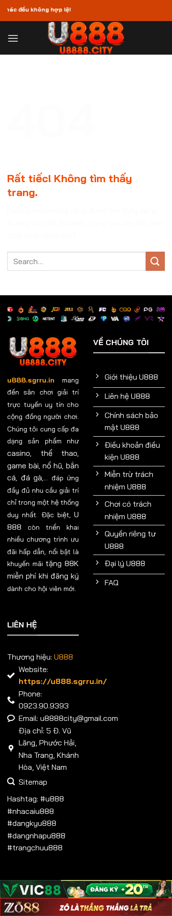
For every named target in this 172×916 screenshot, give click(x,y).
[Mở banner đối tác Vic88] (86, 889)
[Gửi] (155, 261)
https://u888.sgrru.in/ (63, 681)
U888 (63, 656)
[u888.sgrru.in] (86, 38)
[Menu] (13, 38)
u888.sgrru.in (30, 380)
